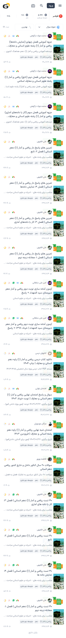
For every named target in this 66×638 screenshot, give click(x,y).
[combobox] (49, 27)
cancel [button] (45, 15)
